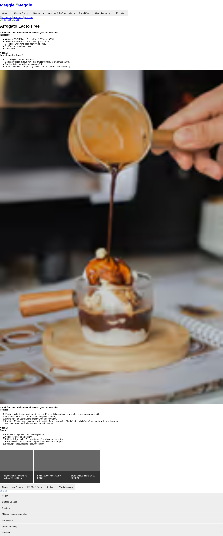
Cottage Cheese (21, 13)
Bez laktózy (83, 13)
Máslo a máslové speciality (60, 13)
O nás (4, 487)
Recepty (120, 13)
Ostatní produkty (102, 13)
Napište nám (17, 487)
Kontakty (50, 487)
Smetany (37, 13)
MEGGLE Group (34, 487)
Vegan (5, 13)
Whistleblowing (66, 487)
